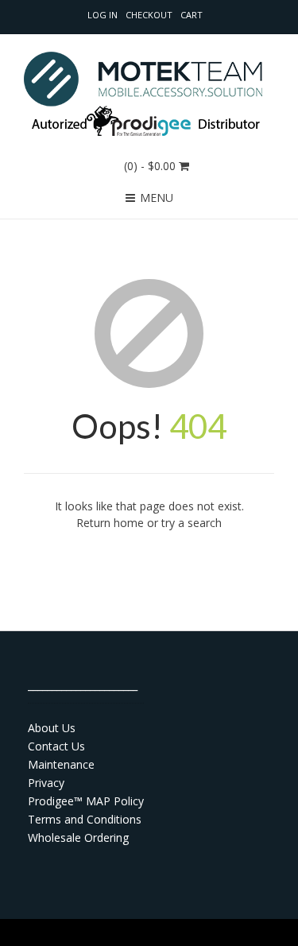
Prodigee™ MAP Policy (86, 800)
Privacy (46, 782)
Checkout (149, 15)
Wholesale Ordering (78, 837)
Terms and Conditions (84, 819)
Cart (191, 15)
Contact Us (56, 746)
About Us (51, 727)
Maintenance (61, 764)
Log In (102, 15)
